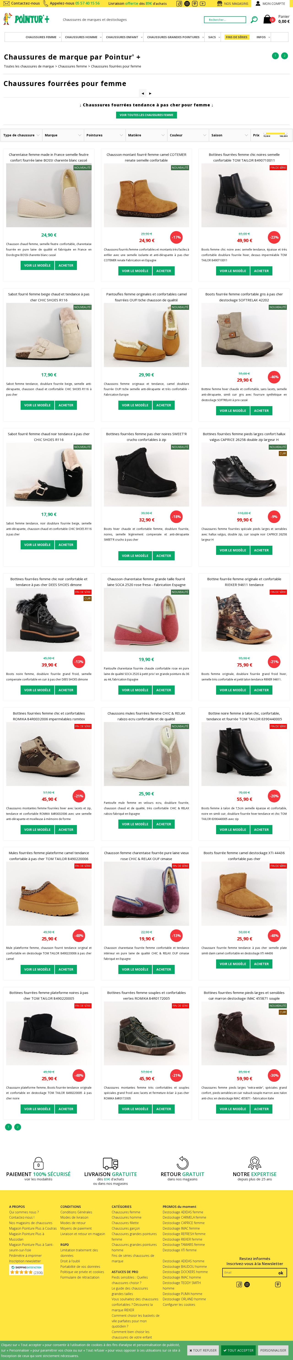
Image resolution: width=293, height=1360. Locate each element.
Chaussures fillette (125, 1223)
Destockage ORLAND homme (184, 1299)
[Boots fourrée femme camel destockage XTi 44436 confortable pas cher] (244, 924)
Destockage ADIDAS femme (183, 1212)
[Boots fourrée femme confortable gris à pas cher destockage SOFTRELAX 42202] (244, 366)
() (38, 1273)
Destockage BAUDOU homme (185, 1266)
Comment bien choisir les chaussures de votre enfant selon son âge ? (132, 1337)
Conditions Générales (76, 1212)
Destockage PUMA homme (182, 1294)
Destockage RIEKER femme (182, 1239)
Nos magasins (236, 3)
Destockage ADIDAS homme (183, 1261)
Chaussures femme (72, 66)
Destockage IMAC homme (182, 1277)
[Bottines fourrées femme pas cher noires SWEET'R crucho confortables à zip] (146, 505)
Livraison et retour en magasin (82, 1234)
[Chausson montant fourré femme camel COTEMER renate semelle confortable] (146, 226)
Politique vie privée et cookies (82, 1272)
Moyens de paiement (76, 1228)
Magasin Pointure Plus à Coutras (33, 1228)
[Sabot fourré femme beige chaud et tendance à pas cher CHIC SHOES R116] (49, 366)
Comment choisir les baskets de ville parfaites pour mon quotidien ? (136, 1321)
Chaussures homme (126, 1217)
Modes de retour (73, 1223)
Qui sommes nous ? (24, 1212)
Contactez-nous (25, 3)
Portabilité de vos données (80, 1266)
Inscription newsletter (25, 1261)
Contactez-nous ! (21, 1217)
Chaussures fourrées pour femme (116, 66)
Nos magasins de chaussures (30, 1223)
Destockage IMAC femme (181, 1228)
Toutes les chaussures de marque (29, 66)
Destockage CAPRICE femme (184, 1223)
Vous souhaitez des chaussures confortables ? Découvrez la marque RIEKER (135, 1304)
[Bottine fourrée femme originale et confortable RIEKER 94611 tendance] (244, 650)
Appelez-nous (75, 3)
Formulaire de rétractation (79, 1277)
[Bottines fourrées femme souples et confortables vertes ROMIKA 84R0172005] (146, 1064)
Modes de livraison (74, 1217)
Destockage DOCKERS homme (185, 1272)
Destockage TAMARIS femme (184, 1244)
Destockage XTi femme (180, 1250)
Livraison (138, 3)
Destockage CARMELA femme (184, 1217)
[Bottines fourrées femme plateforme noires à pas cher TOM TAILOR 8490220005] (49, 1064)
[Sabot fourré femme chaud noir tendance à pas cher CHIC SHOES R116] (49, 505)
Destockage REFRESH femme (184, 1234)
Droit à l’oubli (70, 1261)
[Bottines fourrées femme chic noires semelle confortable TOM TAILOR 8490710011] (244, 226)
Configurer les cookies (179, 1304)
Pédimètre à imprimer (25, 1255)
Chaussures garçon (126, 1228)
